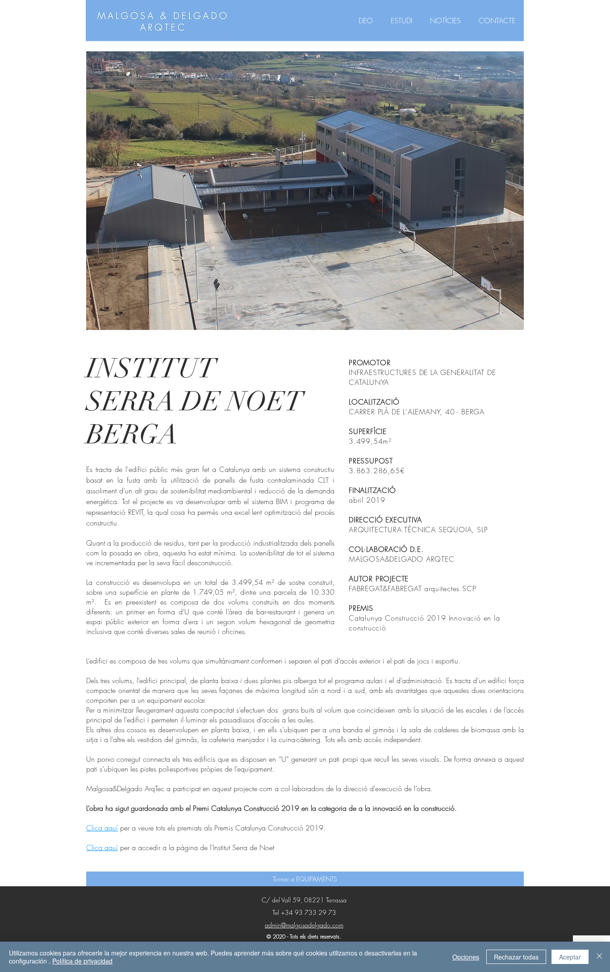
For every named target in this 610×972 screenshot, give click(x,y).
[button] (305, 190)
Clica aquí (102, 828)
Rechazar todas (516, 956)
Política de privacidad (82, 960)
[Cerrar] (599, 957)
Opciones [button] (465, 956)
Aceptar (570, 956)
